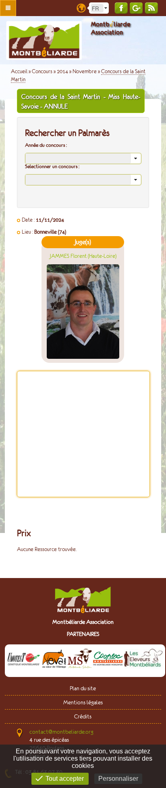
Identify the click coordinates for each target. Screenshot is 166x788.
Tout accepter (65, 778)
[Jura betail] (54, 660)
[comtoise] (80, 660)
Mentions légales (83, 702)
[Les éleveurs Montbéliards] (143, 660)
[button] (136, 158)
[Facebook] (121, 8)
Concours (42, 71)
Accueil (19, 71)
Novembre (85, 71)
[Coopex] (108, 660)
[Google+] (136, 8)
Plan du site (83, 688)
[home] (44, 40)
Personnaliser (118, 778)
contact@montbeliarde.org (61, 731)
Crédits (82, 716)
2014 (62, 71)
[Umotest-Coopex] (23, 660)
